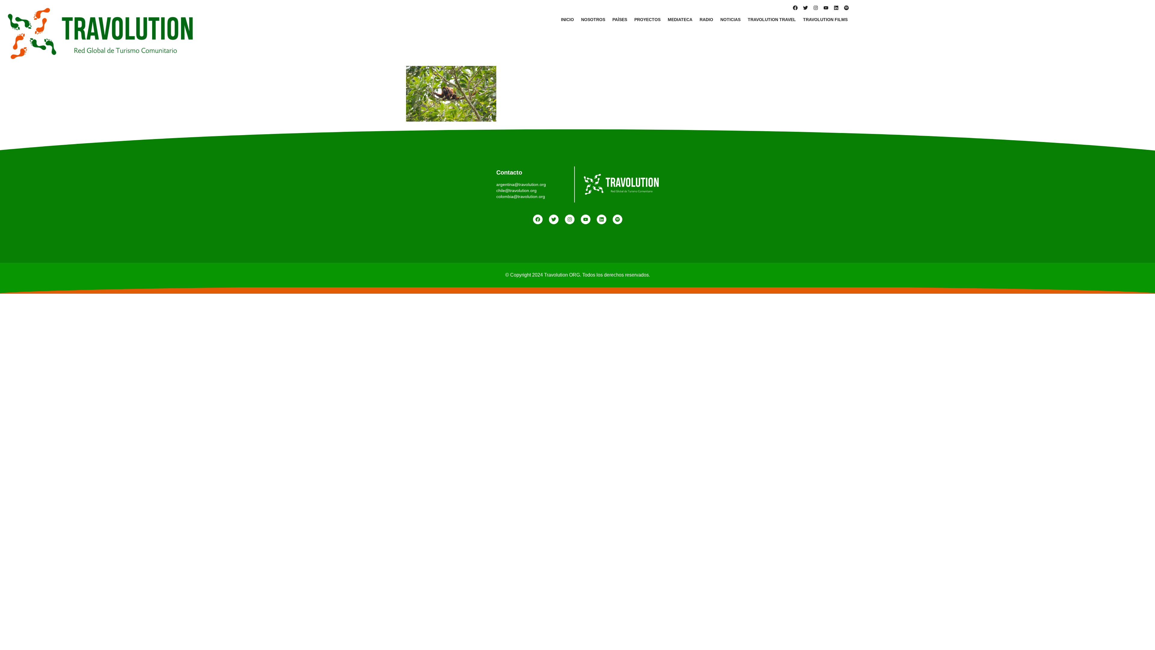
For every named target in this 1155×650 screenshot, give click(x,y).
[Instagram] (816, 8)
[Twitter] (805, 8)
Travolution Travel (772, 19)
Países (619, 19)
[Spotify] (846, 8)
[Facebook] (795, 8)
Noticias (730, 19)
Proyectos (647, 19)
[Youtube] (826, 8)
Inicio (567, 19)
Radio (706, 19)
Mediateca (680, 19)
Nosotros (593, 19)
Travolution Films (825, 19)
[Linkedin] (836, 8)
